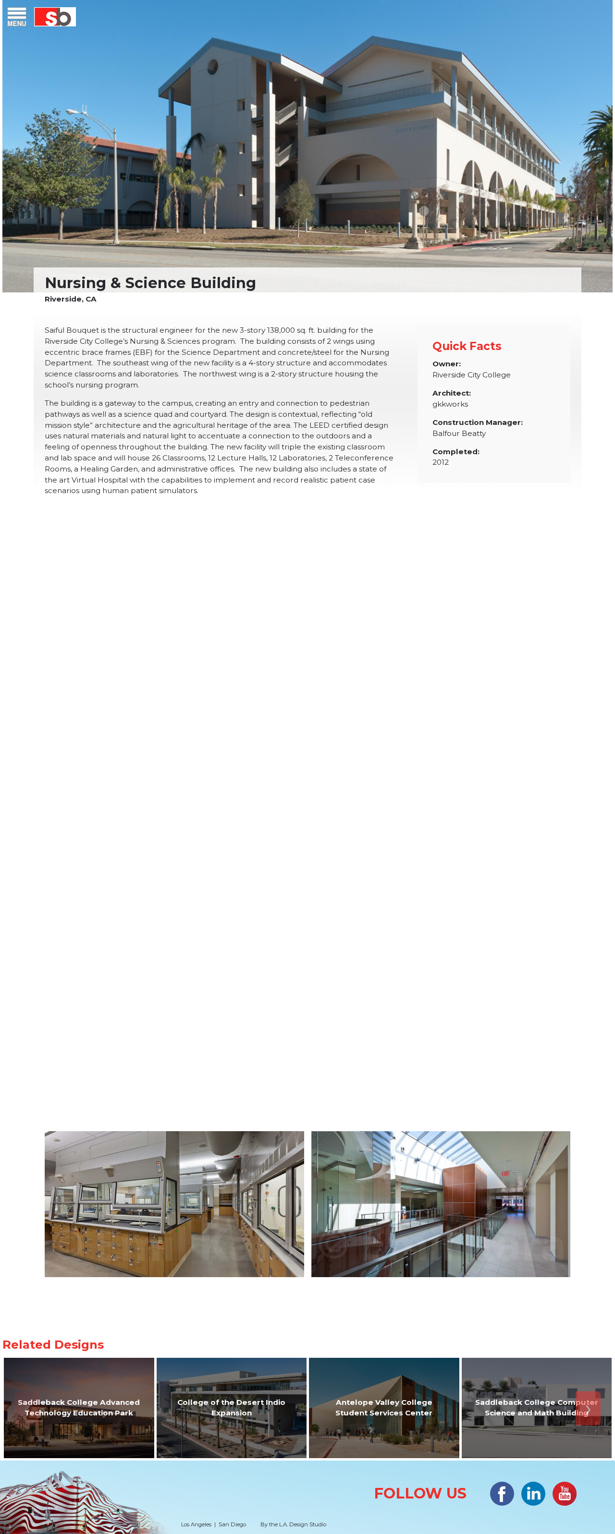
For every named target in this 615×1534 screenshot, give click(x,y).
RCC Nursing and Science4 (174, 974)
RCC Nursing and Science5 (441, 974)
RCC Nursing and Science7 (174, 1204)
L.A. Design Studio (302, 1524)
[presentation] (26, 1408)
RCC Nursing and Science (308, 668)
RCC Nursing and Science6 (441, 1204)
